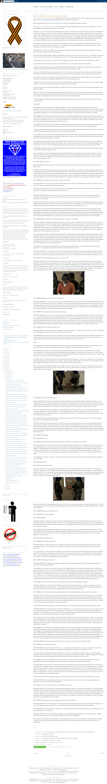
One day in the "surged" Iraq (11, 437)
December (8, 370)
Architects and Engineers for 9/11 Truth (11, 325)
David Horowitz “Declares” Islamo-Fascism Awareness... (17, 388)
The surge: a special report (11, 402)
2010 (6, 362)
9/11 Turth (5, 323)
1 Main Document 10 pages (41, 732)
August (7, 379)
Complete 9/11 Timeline (8, 327)
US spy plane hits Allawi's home (12, 482)
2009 (6, 365)
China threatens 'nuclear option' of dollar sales (15, 463)
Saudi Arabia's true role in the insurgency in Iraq (15, 415)
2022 (6, 350)
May (7, 488)
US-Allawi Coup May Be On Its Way (13, 384)
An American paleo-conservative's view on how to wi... (17, 453)
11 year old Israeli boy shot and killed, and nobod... (16, 400)
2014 (6, 354)
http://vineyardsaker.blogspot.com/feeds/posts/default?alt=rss (16, 202)
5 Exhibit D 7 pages (39, 740)
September (8, 377)
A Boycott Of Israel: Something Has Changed (15, 406)
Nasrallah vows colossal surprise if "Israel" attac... (15, 439)
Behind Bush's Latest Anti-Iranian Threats (14, 380)
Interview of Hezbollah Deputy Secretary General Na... (16, 419)
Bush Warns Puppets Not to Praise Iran (13, 441)
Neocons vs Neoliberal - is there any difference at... (16, 445)
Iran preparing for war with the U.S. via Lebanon (15, 423)
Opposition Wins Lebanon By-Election (13, 476)
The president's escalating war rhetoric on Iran (15, 386)
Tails (4, 562)
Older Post (102, 753)
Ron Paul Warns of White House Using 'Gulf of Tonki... (17, 472)
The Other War (8, 478)
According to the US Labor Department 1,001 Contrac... (17, 457)
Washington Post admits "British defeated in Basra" (16, 449)
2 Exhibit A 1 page (39, 734)
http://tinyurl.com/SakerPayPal (15, 110)
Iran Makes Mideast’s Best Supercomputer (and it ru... (16, 468)
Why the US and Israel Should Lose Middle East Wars (16, 398)
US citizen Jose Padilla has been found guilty (43, 18)
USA (70, 746)
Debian (4, 554)
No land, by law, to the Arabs (11, 408)
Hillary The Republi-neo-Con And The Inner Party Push (17, 410)
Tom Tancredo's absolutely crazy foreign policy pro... (16, 461)
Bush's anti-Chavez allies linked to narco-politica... (16, 451)
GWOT (63, 746)
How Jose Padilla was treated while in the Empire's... (16, 433)
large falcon (42, 779)
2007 (6, 369)
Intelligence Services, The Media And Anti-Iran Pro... (16, 396)
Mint (4, 556)
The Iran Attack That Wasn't (11, 455)
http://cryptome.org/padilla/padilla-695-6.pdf (53, 742)
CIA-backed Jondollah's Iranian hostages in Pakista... (16, 421)
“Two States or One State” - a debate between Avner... (16, 404)
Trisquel (5, 565)
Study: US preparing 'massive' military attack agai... (16, 394)
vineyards (45, 782)
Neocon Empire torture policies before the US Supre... (16, 435)
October (7, 374)
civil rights (54, 746)
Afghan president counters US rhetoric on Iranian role (16, 474)
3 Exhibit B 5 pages (39, 736)
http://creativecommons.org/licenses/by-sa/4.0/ (43, 771)
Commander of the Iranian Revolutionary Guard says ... (17, 429)
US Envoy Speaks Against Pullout (12, 431)
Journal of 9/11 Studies (8, 329)
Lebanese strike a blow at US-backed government (15, 459)
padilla (67, 746)
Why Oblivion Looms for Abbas (12, 466)
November (8, 372)
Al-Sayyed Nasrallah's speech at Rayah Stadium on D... (17, 425)
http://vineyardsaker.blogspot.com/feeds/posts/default (14, 199)
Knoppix (5, 559)
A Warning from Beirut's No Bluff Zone (13, 412)
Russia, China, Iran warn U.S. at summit (13, 427)
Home (69, 753)
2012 (6, 358)
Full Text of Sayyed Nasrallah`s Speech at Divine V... (16, 443)
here (53, 780)
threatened (66, 779)
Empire (59, 746)
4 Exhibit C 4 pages (39, 738)
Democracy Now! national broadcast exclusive (45, 26)
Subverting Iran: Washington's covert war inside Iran (16, 382)
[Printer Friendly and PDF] (39, 747)
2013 (6, 356)
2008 (6, 367)
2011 (6, 360)
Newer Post (35, 753)
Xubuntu (5, 557)
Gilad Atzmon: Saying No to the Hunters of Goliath (16, 447)
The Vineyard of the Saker (53, 6)
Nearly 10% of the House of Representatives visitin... (16, 417)
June (7, 486)
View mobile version (68, 756)
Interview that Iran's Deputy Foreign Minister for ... (16, 470)
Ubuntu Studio (6, 564)
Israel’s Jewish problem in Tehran (12, 480)
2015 (6, 352)
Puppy (4, 560)
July (7, 484)
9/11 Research (6, 322)
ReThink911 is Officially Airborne (10, 340)
